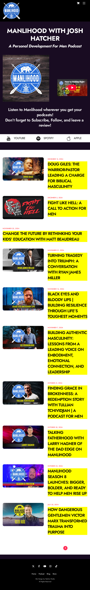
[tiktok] (56, 566)
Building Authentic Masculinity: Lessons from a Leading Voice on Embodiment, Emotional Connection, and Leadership (67, 352)
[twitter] (33, 566)
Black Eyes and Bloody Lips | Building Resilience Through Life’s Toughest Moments (67, 305)
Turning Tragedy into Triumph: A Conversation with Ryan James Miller (65, 267)
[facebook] (39, 566)
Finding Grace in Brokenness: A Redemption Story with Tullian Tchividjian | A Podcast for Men (66, 402)
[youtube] (44, 566)
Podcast (41, 574)
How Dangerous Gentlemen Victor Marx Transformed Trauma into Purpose (67, 521)
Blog (48, 574)
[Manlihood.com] (11, 18)
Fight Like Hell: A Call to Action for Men (67, 208)
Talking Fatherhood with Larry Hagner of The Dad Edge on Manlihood (66, 444)
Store (54, 574)
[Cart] (78, 3)
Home (34, 574)
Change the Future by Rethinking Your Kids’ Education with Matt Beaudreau (42, 236)
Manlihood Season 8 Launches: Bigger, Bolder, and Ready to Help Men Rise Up (67, 482)
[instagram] (50, 566)
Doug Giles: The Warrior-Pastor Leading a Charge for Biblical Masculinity (66, 175)
